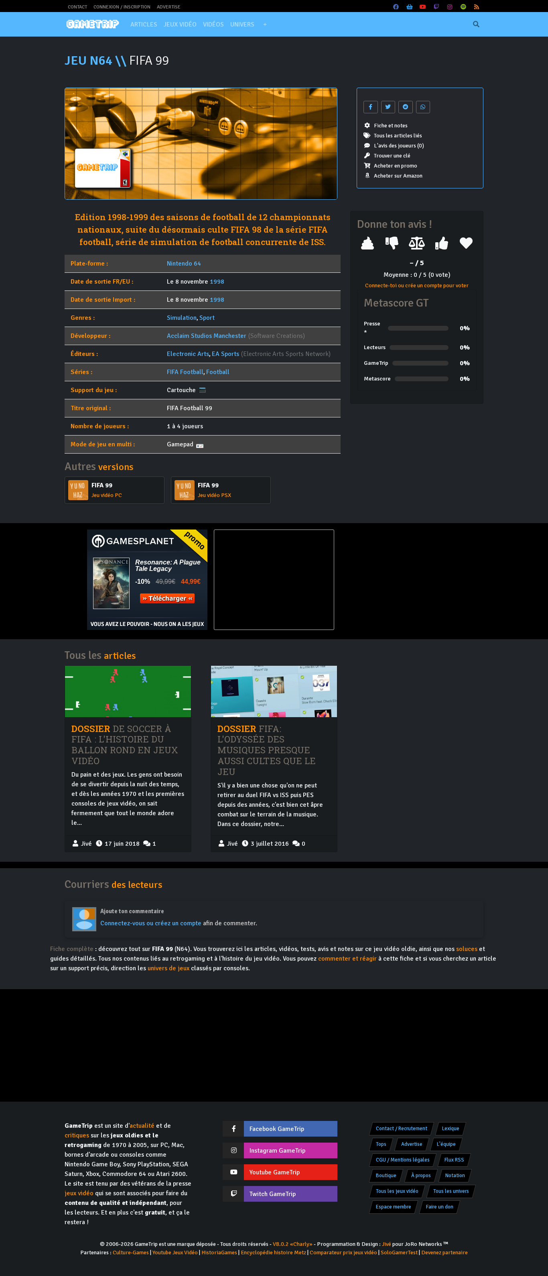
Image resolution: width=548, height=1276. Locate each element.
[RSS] (477, 7)
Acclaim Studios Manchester (206, 336)
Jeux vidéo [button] (180, 24)
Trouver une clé (392, 155)
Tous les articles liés (398, 135)
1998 (217, 282)
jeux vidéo (79, 1193)
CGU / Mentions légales (403, 1160)
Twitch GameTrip (273, 1194)
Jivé (386, 1244)
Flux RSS (454, 1160)
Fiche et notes (391, 125)
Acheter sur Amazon (398, 175)
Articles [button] (143, 24)
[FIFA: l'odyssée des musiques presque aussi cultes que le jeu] (274, 691)
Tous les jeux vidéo (397, 1191)
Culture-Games (131, 1252)
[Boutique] (409, 7)
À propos (421, 1175)
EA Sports (225, 354)
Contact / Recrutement (401, 1128)
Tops (381, 1144)
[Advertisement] (401, 580)
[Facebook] (396, 7)
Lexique (450, 1128)
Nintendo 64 (184, 264)
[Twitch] (436, 7)
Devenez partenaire (444, 1252)
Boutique (386, 1175)
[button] (265, 24)
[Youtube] (423, 7)
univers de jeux (168, 968)
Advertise (169, 7)
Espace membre (393, 1207)
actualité (142, 1126)
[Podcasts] (463, 7)
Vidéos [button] (213, 24)
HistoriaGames (219, 1252)
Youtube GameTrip (275, 1172)
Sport (207, 318)
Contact (77, 7)
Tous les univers (451, 1191)
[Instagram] (450, 7)
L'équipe (446, 1144)
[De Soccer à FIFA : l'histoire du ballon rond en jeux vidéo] (128, 691)
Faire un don (439, 1207)
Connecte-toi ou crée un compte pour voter (417, 285)
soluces (466, 949)
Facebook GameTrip (277, 1129)
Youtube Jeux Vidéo (175, 1252)
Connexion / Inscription (121, 7)
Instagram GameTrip (277, 1151)
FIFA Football (185, 372)
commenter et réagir (347, 959)
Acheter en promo (395, 165)
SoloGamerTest (399, 1252)
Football (217, 372)
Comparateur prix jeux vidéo (343, 1252)
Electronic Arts (188, 354)
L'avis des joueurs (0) (399, 145)
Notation (455, 1175)
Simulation (182, 318)
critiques (77, 1135)
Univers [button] (242, 24)
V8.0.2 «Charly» (293, 1244)
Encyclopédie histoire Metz (273, 1252)
